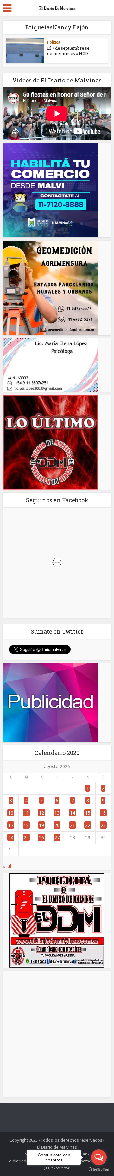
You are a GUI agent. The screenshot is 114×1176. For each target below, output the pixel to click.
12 (41, 813)
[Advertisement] (57, 1034)
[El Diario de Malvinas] (57, 7)
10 (10, 813)
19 (41, 825)
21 (72, 825)
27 (57, 837)
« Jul (7, 866)
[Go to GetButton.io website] (99, 1169)
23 (103, 825)
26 (41, 837)
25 (26, 837)
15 (87, 813)
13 (57, 813)
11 (26, 813)
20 (57, 825)
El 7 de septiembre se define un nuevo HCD (68, 50)
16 (103, 813)
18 (26, 825)
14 (72, 813)
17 (10, 825)
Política (53, 42)
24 (10, 837)
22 (87, 825)
